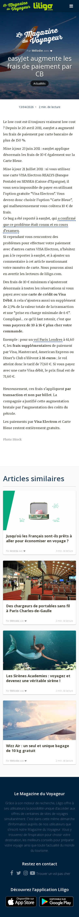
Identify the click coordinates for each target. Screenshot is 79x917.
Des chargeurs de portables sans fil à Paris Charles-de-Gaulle (38, 608)
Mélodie (37, 50)
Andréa (14, 550)
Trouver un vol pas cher (53, 873)
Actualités (39, 83)
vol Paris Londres (48, 339)
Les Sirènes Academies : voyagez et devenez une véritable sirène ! (38, 678)
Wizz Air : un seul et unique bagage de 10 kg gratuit (37, 748)
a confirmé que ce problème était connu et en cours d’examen (39, 224)
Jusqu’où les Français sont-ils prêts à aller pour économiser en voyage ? (39, 538)
